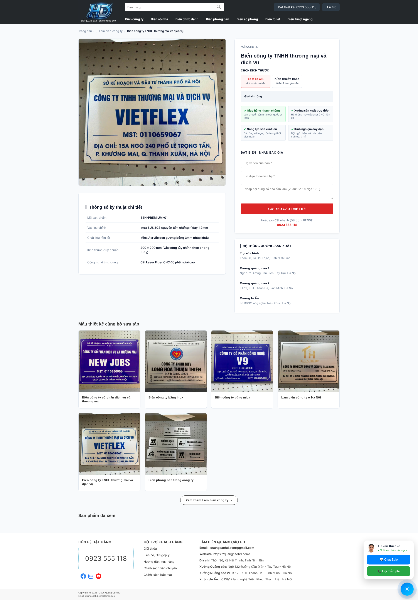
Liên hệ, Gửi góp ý (157, 555)
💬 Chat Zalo (389, 559)
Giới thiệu (150, 548)
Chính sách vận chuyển (160, 568)
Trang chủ (85, 31)
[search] (219, 7)
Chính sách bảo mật (158, 574)
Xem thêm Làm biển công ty (207, 500)
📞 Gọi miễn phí (389, 571)
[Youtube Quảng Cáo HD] (98, 575)
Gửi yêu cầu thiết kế (287, 209)
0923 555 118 (287, 225)
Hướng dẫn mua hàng (159, 561)
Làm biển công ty (111, 31)
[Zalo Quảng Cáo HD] (91, 575)
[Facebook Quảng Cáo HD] (83, 575)
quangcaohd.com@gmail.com (232, 548)
